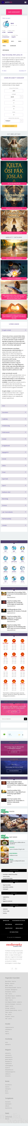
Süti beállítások (14, 932)
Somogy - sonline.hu (10, 1008)
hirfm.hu (7, 1118)
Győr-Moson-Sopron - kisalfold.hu (13, 995)
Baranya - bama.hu (9, 983)
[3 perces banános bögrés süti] (5, 848)
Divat (4, 472)
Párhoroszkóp (6, 519)
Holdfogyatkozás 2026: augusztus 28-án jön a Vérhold (16, 610)
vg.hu (6, 1042)
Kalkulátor (5, 909)
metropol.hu (8, 1088)
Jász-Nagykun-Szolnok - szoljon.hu (13, 1002)
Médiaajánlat (19, 928)
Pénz (4, 45)
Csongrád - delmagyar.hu (11, 989)
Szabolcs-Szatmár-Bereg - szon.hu (13, 1010)
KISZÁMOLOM (14, 711)
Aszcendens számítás (8, 887)
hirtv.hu (7, 1031)
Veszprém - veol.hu (9, 1016)
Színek (4, 439)
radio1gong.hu (8, 1116)
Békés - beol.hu (9, 985)
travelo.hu (7, 1067)
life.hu (6, 1091)
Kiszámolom (14, 751)
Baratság (5, 499)
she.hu (6, 1093)
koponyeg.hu (8, 1103)
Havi (19, 41)
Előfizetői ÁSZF (19, 924)
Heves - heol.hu (9, 1000)
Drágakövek (6, 445)
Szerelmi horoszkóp (7, 878)
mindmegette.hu (9, 1065)
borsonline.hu (8, 1084)
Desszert (12, 847)
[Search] (25, 719)
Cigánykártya (6, 897)
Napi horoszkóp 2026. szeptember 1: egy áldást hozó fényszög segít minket (16, 791)
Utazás (4, 525)
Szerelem (5, 412)
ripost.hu (7, 1086)
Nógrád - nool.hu (9, 1006)
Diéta (4, 465)
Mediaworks (18, 937)
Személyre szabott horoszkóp (10, 874)
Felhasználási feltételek (18, 920)
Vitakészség (6, 426)
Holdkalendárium (14, 770)
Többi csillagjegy (6, 18)
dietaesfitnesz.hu (9, 1069)
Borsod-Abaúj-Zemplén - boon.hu (13, 987)
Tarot (4, 899)
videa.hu (7, 1106)
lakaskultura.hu (8, 1057)
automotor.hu (8, 1055)
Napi (5, 41)
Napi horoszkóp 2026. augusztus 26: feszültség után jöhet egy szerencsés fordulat (16, 626)
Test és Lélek (6, 911)
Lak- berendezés (7, 512)
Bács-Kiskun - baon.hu (10, 981)
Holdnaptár (5, 889)
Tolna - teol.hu (8, 1012)
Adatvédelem (8, 924)
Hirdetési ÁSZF (8, 928)
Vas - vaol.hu (8, 1014)
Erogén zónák (6, 330)
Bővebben (6, 50)
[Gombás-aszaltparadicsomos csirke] (5, 861)
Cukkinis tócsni (13, 855)
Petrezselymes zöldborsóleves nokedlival (17, 843)
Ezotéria (5, 913)
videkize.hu (8, 1073)
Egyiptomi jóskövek (7, 901)
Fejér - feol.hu (8, 993)
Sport (4, 485)
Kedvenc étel (6, 492)
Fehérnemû (5, 432)
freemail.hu (8, 1101)
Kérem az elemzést (10, 126)
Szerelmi (13, 45)
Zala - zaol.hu (8, 1018)
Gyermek (5, 479)
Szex (3, 406)
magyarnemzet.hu (9, 1027)
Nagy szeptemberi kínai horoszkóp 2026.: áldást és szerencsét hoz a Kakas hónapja (17, 783)
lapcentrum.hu (8, 1108)
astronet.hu (8, 1053)
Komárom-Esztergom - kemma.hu (13, 1004)
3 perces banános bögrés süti (16, 849)
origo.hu (7, 1033)
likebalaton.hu (8, 1061)
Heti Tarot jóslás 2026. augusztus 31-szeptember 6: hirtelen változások (15, 800)
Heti (12, 41)
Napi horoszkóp (7, 885)
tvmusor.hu (7, 1076)
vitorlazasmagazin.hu (10, 1071)
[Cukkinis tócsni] (5, 855)
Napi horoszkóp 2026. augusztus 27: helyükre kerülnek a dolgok (14, 617)
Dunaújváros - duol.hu (10, 991)
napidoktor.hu (8, 1063)
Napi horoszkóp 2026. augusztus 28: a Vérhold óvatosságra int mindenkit (15, 602)
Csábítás (5, 419)
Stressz (4, 505)
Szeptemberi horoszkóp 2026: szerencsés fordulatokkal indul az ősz (17, 593)
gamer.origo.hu (8, 1059)
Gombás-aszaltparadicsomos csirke (17, 861)
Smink (4, 459)
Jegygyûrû (5, 452)
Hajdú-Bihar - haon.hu (10, 997)
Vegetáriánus (13, 853)
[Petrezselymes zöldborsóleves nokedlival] (5, 842)
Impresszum (6, 920)
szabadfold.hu (8, 1029)
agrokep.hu (8, 1044)
